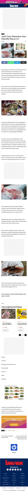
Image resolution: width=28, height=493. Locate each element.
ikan (6, 430)
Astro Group (23, 490)
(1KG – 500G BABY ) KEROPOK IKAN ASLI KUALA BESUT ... (7, 324)
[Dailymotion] (20, 469)
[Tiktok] (15, 469)
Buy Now (5, 330)
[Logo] (14, 462)
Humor (6, 31)
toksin (10, 430)
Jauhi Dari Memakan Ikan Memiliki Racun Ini (13, 37)
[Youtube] (18, 469)
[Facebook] (8, 469)
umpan (13, 430)
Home (2, 31)
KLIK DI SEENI (14, 424)
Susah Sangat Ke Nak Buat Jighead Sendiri (7, 436)
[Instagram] (10, 469)
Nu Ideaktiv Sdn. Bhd (13, 490)
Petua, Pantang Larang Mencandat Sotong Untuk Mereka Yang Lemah (21, 437)
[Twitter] (13, 469)
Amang (2, 41)
